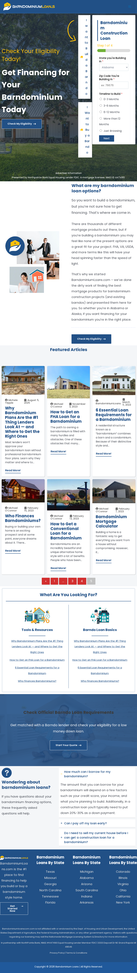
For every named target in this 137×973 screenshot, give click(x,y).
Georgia (50, 884)
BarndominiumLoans (108, 403)
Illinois (123, 878)
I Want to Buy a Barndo (87, 130)
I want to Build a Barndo (86, 57)
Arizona (86, 884)
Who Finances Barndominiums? (23, 518)
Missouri (50, 878)
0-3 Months (111, 99)
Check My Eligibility (20, 123)
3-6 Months (111, 106)
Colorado (123, 872)
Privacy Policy (57, 952)
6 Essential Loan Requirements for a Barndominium (114, 415)
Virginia (122, 884)
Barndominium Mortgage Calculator (111, 521)
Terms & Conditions (76, 952)
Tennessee (50, 896)
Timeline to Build (110, 94)
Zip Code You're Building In (109, 77)
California (123, 896)
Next (107, 138)
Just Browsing (113, 131)
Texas (50, 872)
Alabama (87, 878)
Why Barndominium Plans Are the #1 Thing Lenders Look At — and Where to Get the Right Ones (22, 422)
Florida (50, 902)
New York (123, 902)
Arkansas (87, 902)
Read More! (13, 470)
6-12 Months (112, 112)
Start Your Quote (66, 745)
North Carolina (50, 890)
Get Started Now (12, 908)
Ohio (123, 890)
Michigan (86, 872)
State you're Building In (112, 59)
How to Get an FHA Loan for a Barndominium (66, 417)
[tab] (97, 793)
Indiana (86, 896)
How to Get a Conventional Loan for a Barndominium (66, 531)
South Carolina (87, 890)
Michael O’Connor (56, 405)
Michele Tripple (11, 401)
